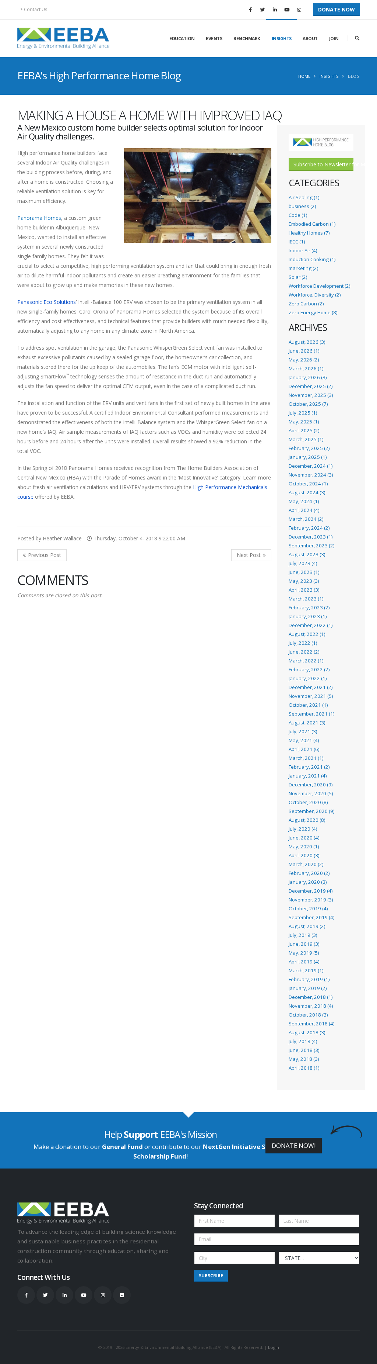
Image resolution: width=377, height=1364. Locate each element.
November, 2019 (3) (311, 899)
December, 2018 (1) (310, 997)
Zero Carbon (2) (306, 303)
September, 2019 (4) (311, 917)
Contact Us (35, 9)
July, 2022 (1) (303, 643)
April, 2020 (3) (304, 855)
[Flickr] (122, 1295)
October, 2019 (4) (308, 908)
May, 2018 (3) (304, 1059)
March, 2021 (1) (306, 758)
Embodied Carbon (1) (312, 224)
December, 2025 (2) (310, 386)
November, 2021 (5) (311, 696)
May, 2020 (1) (304, 846)
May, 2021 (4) (304, 740)
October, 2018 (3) (308, 1014)
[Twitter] (262, 9)
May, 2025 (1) (304, 421)
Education (182, 38)
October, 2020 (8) (308, 802)
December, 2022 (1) (310, 625)
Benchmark (246, 38)
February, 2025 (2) (309, 448)
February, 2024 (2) (309, 528)
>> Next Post (251, 555)
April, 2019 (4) (304, 961)
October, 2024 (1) (308, 483)
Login (273, 1347)
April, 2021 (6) (304, 749)
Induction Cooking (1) (312, 259)
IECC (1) (297, 241)
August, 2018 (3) (307, 1032)
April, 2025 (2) (304, 430)
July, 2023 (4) (303, 563)
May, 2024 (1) (304, 501)
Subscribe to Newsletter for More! (323, 164)
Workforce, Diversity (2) (315, 294)
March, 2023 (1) (306, 598)
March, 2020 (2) (306, 864)
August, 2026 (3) (307, 342)
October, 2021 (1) (308, 705)
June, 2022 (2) (304, 651)
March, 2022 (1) (306, 660)
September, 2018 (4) (311, 1023)
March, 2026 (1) (306, 368)
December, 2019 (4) (310, 890)
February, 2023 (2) (309, 607)
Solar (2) (298, 277)
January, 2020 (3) (308, 882)
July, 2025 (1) (303, 412)
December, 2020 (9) (310, 784)
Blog (354, 76)
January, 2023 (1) (308, 616)
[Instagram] (299, 9)
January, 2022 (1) (308, 678)
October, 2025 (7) (308, 404)
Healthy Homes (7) (309, 232)
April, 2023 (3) (304, 589)
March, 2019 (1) (306, 970)
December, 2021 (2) (310, 687)
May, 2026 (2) (304, 359)
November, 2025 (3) (311, 395)
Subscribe (211, 1276)
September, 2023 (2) (311, 545)
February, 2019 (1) (309, 979)
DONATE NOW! (294, 1145)
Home (304, 76)
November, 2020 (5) (311, 793)
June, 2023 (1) (304, 572)
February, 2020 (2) (309, 873)
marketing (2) (303, 268)
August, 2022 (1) (307, 634)
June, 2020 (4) (304, 837)
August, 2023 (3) (307, 554)
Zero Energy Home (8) (313, 312)
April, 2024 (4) (304, 510)
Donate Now (336, 9)
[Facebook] (250, 9)
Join (334, 38)
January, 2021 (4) (308, 775)
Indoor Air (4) (303, 250)
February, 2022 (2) (309, 669)
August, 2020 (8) (307, 820)
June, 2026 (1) (304, 350)
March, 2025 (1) (306, 439)
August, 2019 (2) (307, 926)
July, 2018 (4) (303, 1041)
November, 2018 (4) (311, 1006)
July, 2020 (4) (303, 828)
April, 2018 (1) (304, 1067)
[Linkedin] (274, 9)
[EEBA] (63, 38)
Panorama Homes (39, 217)
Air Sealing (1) (304, 197)
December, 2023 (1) (310, 536)
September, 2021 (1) (311, 713)
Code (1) (298, 215)
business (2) (302, 206)
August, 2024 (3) (307, 492)
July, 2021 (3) (303, 731)
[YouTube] (287, 9)
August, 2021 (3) (307, 722)
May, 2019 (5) (304, 952)
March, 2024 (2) (306, 519)
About (310, 38)
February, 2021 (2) (309, 767)
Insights (282, 38)
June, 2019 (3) (304, 944)
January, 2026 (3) (308, 377)
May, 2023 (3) (304, 581)
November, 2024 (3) (311, 474)
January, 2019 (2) (308, 988)
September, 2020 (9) (311, 811)
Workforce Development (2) (319, 286)
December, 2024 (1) (310, 466)
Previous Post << (42, 555)
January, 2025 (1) (308, 457)
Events (214, 38)
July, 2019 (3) (303, 935)
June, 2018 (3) (304, 1050)
